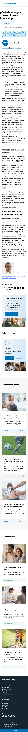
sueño (4, 188)
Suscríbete (19, 358)
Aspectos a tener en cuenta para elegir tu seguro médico (13, 610)
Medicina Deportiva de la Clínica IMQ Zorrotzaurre (13, 277)
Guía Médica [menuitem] (5, 705)
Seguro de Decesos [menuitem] (7, 691)
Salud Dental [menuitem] (5, 703)
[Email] (23, 288)
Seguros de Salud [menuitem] (6, 689)
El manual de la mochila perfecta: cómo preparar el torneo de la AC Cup (13, 461)
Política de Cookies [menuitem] (14, 724)
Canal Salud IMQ (15, 43)
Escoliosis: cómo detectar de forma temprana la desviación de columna (14, 505)
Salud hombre (5, 48)
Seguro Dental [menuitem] (5, 687)
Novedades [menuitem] (5, 708)
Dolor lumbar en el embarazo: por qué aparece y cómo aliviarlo (13, 417)
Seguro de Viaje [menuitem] (6, 692)
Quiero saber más (11, 314)
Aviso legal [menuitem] (6, 724)
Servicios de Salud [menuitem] (6, 702)
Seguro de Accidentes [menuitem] (7, 694)
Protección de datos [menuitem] (8, 726)
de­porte (14, 107)
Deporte (12, 48)
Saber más (9, 358)
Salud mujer (18, 48)
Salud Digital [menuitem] (5, 707)
